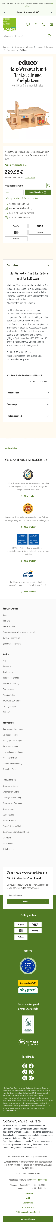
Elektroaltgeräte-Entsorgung (14, 752)
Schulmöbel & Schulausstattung (16, 832)
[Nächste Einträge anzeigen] (51, 12)
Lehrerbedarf (8, 843)
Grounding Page (9, 769)
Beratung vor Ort (9, 672)
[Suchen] (49, 36)
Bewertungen (12, 404)
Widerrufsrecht (28, 1207)
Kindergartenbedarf (10, 786)
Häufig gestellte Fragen (12, 740)
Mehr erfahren (30, 496)
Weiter (26, 901)
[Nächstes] (48, 115)
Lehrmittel (7, 837)
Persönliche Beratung (32, 12)
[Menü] (50, 24)
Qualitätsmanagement (12, 644)
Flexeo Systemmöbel (12, 826)
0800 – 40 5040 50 (39, 1180)
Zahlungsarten (8, 689)
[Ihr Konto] (36, 24)
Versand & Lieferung (11, 683)
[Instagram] (24, 1065)
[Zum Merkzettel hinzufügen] (48, 185)
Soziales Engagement (11, 638)
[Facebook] (31, 1065)
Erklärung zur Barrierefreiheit (28, 1212)
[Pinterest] (31, 1071)
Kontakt (6, 615)
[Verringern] (7, 192)
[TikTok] (24, 1071)
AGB (28, 1198)
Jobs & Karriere (9, 626)
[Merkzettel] (28, 24)
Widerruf (6, 712)
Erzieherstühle (8, 815)
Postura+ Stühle (9, 820)
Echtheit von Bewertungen (13, 763)
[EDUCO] (28, 63)
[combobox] (24, 36)
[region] (28, 115)
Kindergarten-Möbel (11, 792)
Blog (4, 660)
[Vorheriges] (7, 115)
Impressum (28, 1193)
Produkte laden (11, 448)
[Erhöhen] (21, 192)
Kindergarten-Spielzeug (12, 797)
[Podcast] (31, 1077)
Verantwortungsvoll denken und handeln (19, 632)
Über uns (6, 621)
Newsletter (7, 666)
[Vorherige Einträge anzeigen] (5, 12)
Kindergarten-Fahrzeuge (12, 803)
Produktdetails (13, 393)
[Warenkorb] (44, 24)
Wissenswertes (9, 695)
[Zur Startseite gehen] (9, 24)
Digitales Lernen (9, 849)
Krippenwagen (8, 809)
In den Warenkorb (36, 192)
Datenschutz (28, 1203)
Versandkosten (30, 178)
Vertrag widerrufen (28, 1219)
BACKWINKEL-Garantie (12, 701)
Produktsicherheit (14, 416)
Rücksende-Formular (11, 678)
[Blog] (24, 1077)
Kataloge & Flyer (9, 706)
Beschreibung (12, 265)
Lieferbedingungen (10, 735)
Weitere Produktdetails (14, 165)
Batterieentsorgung (10, 746)
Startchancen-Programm (13, 729)
